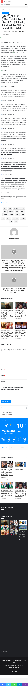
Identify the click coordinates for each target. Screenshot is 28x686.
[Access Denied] (21, 464)
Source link (4, 203)
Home (4, 9)
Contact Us (13, 665)
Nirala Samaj (6, 31)
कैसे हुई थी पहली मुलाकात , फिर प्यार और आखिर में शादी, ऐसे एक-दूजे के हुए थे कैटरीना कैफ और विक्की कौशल (7, 333)
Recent (13, 448)
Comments (23, 448)
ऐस (5, 208)
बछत (12, 215)
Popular (4, 448)
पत (22, 211)
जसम (22, 208)
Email (3, 375)
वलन (9, 218)
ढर (5, 211)
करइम (16, 208)
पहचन (6, 215)
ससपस (23, 218)
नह (17, 211)
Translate (10, 414)
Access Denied (19, 469)
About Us (7, 665)
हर (16, 221)
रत (17, 215)
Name (3, 369)
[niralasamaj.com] (8, 4)
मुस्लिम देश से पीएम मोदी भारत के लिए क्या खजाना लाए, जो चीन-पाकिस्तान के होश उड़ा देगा (7, 493)
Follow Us (4, 651)
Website (3, 381)
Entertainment (10, 9)
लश (23, 215)
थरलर (11, 211)
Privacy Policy (20, 665)
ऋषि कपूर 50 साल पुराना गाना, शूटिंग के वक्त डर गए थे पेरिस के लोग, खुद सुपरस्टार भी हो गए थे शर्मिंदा (20, 313)
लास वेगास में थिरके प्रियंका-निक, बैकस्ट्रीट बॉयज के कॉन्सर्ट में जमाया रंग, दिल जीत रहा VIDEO (20, 333)
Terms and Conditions (14, 667)
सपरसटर (16, 218)
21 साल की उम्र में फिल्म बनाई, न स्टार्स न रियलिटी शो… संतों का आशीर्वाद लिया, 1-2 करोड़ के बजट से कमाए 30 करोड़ (7, 314)
